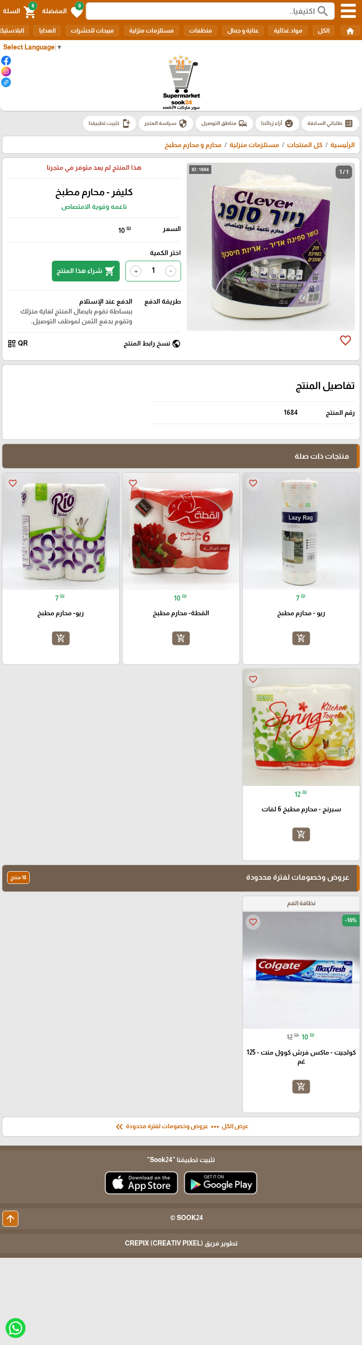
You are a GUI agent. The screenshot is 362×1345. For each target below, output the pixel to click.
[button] (62, 11)
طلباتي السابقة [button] (330, 123)
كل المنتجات (304, 145)
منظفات (200, 30)
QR (17, 343)
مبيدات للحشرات (92, 30)
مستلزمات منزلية (151, 30)
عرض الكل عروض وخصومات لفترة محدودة (181, 1126)
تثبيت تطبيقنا (110, 123)
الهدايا (47, 30)
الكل (323, 30)
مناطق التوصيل (224, 123)
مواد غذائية (288, 30)
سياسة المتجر (166, 123)
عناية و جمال (243, 30)
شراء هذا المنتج (86, 271)
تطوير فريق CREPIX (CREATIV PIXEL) (181, 1243)
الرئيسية (342, 145)
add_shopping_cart (301, 638)
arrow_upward (10, 1218)
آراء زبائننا (277, 123)
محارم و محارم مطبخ (193, 145)
